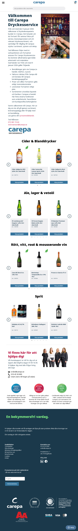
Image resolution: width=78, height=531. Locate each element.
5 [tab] (43, 237)
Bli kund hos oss (10, 452)
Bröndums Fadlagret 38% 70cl (38, 325)
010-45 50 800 (16, 374)
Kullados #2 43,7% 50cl (18, 325)
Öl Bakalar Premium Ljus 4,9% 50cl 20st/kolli (58, 223)
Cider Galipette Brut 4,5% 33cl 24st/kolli (58, 170)
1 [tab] (38, 185)
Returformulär (9, 454)
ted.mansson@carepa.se (17, 124)
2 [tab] (40, 185)
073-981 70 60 (13, 122)
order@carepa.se (17, 372)
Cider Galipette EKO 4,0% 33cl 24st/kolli (18, 170)
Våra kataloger (9, 448)
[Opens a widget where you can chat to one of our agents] (71, 527)
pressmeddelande (27, 115)
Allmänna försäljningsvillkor (13, 450)
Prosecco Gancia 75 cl (58, 273)
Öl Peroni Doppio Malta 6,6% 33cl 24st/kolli (37, 223)
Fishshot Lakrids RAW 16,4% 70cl (58, 325)
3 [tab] (38, 237)
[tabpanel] (19, 164)
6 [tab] (46, 237)
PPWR (7, 458)
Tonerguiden (8, 446)
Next (69, 164)
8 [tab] (49, 289)
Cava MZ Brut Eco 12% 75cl (18, 274)
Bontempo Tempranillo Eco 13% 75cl (39, 274)
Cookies (7, 456)
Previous (8, 164)
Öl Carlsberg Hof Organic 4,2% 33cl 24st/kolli (18, 223)
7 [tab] (46, 289)
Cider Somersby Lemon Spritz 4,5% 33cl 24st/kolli (38, 171)
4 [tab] (40, 237)
